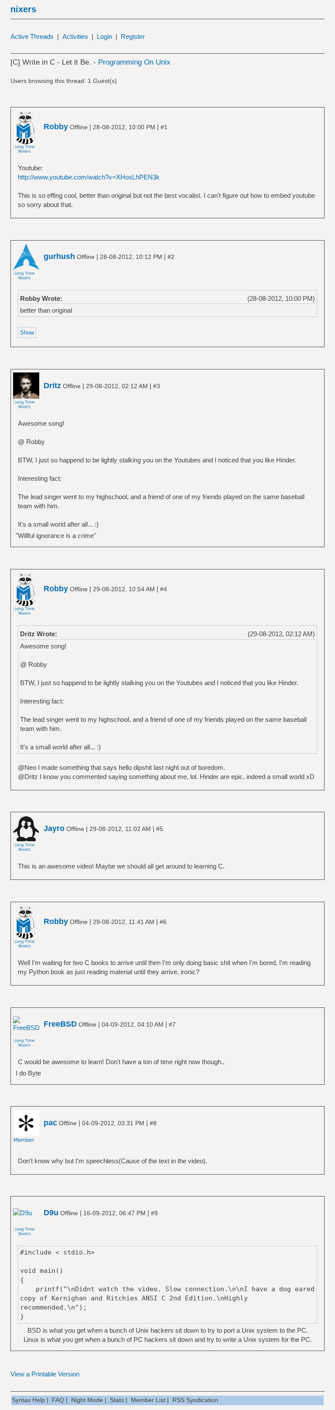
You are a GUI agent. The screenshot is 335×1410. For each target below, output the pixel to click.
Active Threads (32, 36)
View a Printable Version (44, 1374)
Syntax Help (28, 1399)
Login (104, 36)
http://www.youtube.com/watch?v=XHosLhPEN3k (89, 177)
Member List (148, 1399)
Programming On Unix (134, 62)
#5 (159, 828)
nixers (23, 9)
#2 (171, 256)
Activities (75, 36)
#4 (163, 589)
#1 (164, 127)
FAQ (58, 1399)
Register (133, 36)
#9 (154, 1213)
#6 (163, 921)
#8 (153, 1123)
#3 (156, 386)
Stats (117, 1399)
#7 (172, 1024)
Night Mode (87, 1399)
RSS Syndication (195, 1399)
